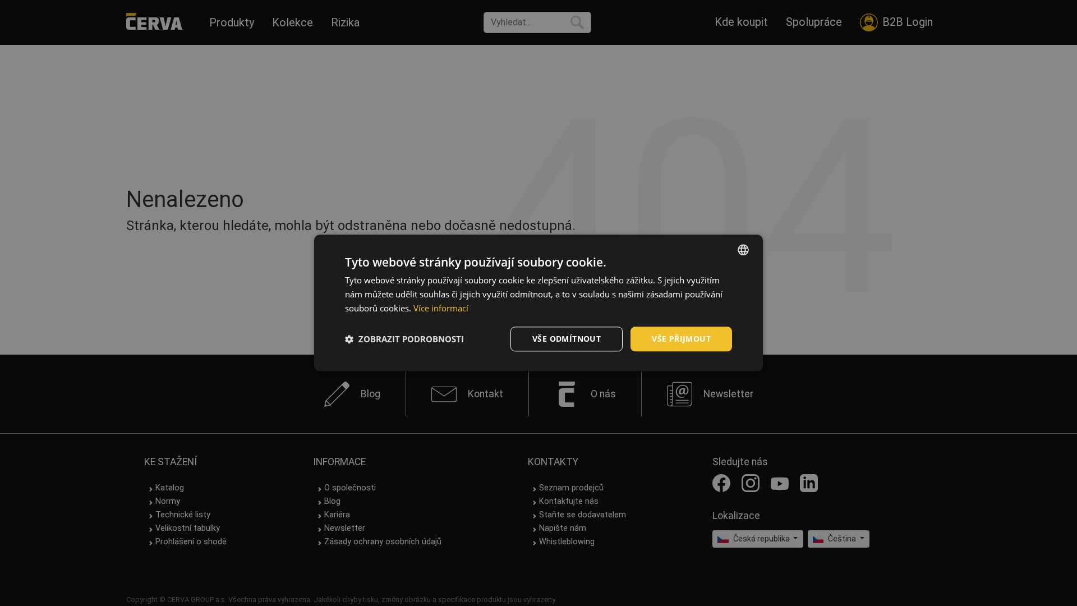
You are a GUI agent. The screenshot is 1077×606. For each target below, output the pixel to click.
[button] (404, 339)
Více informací (440, 308)
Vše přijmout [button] (681, 338)
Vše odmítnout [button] (566, 338)
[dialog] (538, 303)
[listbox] (743, 249)
